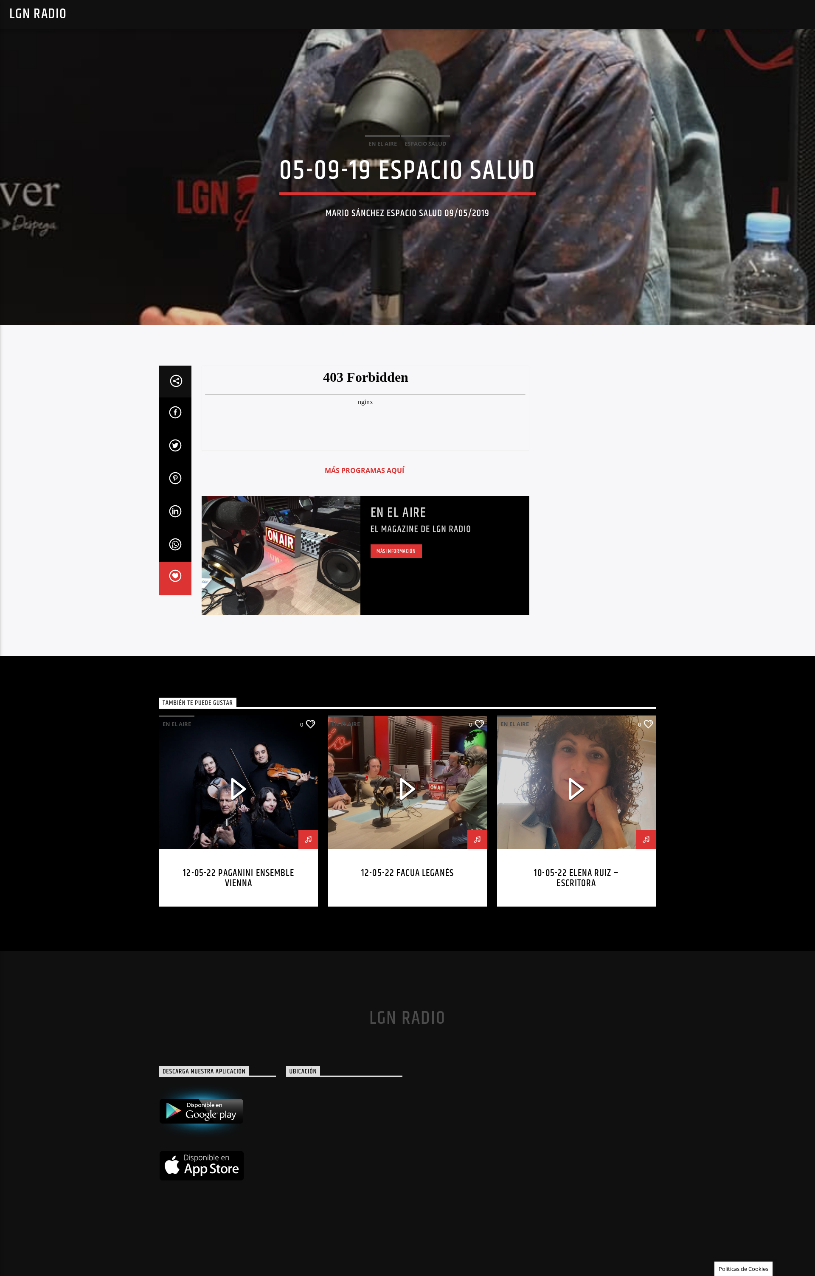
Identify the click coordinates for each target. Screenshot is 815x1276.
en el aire (382, 143)
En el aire (399, 512)
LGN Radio (38, 14)
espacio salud (426, 143)
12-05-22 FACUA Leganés (407, 873)
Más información (396, 551)
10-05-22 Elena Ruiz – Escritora (576, 878)
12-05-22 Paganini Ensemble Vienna (238, 878)
